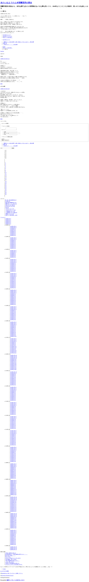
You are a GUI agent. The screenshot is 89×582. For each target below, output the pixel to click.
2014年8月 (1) (13, 392)
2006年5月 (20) (13, 522)
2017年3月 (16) (13, 350)
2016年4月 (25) (13, 365)
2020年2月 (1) (13, 302)
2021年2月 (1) (13, 286)
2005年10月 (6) (13, 532)
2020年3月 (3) (13, 301)
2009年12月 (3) (13, 463)
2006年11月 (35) (13, 515)
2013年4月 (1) (13, 411)
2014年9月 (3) (13, 391)
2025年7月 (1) (13, 230)
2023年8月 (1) (13, 253)
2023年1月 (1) (13, 257)
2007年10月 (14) (13, 499)
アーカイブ (2, 217)
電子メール (6, 133)
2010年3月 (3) (13, 458)
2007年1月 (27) (13, 511)
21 (5, 184)
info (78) (7, 207)
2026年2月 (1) (8, 222)
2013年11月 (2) (13, 403)
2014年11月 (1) (13, 388)
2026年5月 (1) (8, 219)
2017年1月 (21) (13, 352)
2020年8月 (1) (13, 295)
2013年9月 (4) (13, 406)
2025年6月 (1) (13, 231)
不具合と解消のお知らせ (10, 553)
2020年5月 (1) (13, 299)
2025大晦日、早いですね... (11, 559)
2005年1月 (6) (13, 544)
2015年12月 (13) (13, 371)
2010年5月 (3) (13, 456)
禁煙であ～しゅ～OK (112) (11, 203)
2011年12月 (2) (13, 430)
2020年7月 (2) (13, 296)
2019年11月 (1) (13, 308)
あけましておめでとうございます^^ (13, 558)
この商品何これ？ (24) (10, 211)
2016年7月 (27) (13, 361)
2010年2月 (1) (13, 460)
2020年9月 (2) (13, 294)
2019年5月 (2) (13, 314)
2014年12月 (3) (13, 387)
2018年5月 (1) (13, 331)
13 (5, 175)
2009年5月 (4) (13, 472)
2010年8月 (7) (13, 452)
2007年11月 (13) (13, 498)
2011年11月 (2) (13, 432)
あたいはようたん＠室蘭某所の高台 (16, 2)
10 (5, 172)
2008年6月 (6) (13, 488)
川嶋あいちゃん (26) (9, 213)
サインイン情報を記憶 (7, 136)
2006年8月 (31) (13, 518)
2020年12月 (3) (13, 290)
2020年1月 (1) (13, 304)
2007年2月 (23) (13, 509)
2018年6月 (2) (13, 329)
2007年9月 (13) (13, 500)
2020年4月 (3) (13, 300)
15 (5, 178)
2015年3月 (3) (13, 382)
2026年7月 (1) (8, 218)
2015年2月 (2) (13, 383)
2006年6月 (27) (13, 521)
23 (5, 186)
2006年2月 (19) (13, 526)
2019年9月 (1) (13, 310)
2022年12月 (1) (13, 259)
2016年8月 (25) (13, 360)
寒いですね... (8, 556)
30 (5, 194)
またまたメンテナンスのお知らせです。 (14, 564)
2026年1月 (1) (8, 223)
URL (5, 134)
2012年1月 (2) (13, 428)
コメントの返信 (6, 126)
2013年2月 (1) (13, 412)
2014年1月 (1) (13, 400)
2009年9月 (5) (13, 467)
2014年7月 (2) (13, 393)
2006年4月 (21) (13, 523)
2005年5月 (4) (13, 539)
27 (5, 191)
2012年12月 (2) (13, 416)
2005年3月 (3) (13, 541)
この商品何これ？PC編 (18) (11, 212)
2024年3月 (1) (13, 245)
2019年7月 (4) (13, 311)
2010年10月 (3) (13, 449)
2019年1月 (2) (13, 319)
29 (5, 193)
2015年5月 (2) (13, 379)
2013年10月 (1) (13, 405)
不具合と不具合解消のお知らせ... (12, 563)
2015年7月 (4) (13, 377)
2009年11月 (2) (13, 465)
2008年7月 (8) (13, 486)
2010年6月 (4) (13, 454)
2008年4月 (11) (13, 490)
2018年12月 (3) (13, 322)
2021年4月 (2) (13, 283)
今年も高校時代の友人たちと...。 (12, 560)
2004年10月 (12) (13, 549)
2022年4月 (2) (13, 268)
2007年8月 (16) (13, 502)
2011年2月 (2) (13, 443)
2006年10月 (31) (13, 516)
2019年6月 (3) (13, 313)
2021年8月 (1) (13, 278)
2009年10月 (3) (13, 466)
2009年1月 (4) (13, 477)
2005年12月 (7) (13, 530)
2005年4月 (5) (13, 540)
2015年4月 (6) (13, 380)
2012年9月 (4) (13, 419)
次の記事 (10, 44)
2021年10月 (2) (13, 276)
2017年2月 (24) (13, 351)
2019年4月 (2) (13, 315)
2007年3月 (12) (13, 508)
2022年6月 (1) (13, 265)
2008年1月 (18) (13, 494)
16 (5, 179)
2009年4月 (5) (13, 474)
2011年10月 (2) (13, 433)
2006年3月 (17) (13, 525)
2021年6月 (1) (13, 281)
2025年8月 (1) (13, 228)
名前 (5, 131)
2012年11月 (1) (13, 417)
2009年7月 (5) (13, 470)
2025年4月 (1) (13, 232)
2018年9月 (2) (13, 325)
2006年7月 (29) (13, 520)
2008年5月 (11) (13, 489)
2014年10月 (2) (13, 389)
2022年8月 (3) (13, 264)
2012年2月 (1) (13, 426)
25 (5, 188)
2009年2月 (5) (13, 476)
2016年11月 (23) (13, 356)
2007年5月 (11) (13, 506)
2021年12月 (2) (13, 273)
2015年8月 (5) (13, 375)
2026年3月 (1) (8, 221)
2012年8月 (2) (13, 420)
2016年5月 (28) (13, 364)
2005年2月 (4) (13, 543)
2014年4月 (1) (13, 396)
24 (5, 187)
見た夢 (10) (7, 201)
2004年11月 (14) (13, 548)
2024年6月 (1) (13, 241)
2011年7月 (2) (13, 437)
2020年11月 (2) (13, 291)
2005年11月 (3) (13, 531)
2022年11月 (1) (13, 260)
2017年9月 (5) (13, 342)
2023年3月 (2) (13, 255)
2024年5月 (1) (13, 242)
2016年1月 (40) (13, 369)
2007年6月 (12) (13, 504)
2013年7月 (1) (13, 409)
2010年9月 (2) (13, 451)
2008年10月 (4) (13, 483)
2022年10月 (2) (13, 262)
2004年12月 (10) (13, 546)
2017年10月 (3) (13, 341)
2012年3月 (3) (13, 425)
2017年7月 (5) (13, 345)
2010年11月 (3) (13, 448)
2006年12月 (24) (13, 513)
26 (5, 190)
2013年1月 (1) (13, 414)
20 (5, 183)
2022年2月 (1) (13, 269)
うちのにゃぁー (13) (9, 208)
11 (5, 173)
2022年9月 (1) (13, 263)
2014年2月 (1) (13, 398)
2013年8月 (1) (13, 407)
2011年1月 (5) (13, 444)
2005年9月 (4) (13, 534)
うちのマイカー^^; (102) (10, 210)
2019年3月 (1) (13, 317)
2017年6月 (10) (13, 346)
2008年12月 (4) (13, 480)
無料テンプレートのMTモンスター (16, 580)
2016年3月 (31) (13, 366)
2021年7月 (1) (13, 280)
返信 (1, 83)
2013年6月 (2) (13, 410)
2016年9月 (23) (13, 359)
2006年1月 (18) (13, 527)
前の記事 (18, 41)
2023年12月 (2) (13, 250)
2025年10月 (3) (13, 227)
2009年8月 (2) (13, 469)
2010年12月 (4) (13, 447)
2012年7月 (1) (13, 421)
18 (5, 181)
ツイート (6, 39)
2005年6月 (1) (13, 538)
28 (5, 192)
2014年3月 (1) (13, 397)
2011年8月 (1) (13, 435)
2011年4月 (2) (13, 440)
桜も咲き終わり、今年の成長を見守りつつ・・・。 (16, 554)
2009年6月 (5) (13, 471)
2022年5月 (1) (13, 267)
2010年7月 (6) (13, 453)
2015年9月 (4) (13, 374)
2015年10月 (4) (13, 373)
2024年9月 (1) (13, 240)
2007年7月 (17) (13, 503)
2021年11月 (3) (13, 274)
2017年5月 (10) (13, 347)
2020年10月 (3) (13, 292)
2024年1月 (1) (13, 248)
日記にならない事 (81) (10, 205)
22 (5, 185)
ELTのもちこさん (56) (10, 206)
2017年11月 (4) (13, 340)
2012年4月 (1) (13, 424)
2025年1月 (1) (13, 235)
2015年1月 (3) (13, 384)
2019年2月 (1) (13, 318)
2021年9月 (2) (13, 277)
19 (5, 182)
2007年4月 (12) (13, 507)
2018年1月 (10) (13, 336)
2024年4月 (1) (13, 244)
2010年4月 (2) (13, 457)
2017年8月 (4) (13, 343)
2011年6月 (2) (13, 438)
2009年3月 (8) (13, 475)
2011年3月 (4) (13, 442)
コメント (3, 129)
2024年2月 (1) (13, 246)
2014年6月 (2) (13, 394)
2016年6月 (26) (13, 363)
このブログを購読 (4, 571)
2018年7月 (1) (13, 328)
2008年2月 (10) (13, 493)
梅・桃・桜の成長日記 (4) (10, 200)
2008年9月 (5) (13, 484)
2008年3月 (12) (13, 492)
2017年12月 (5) (13, 338)
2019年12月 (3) (13, 306)
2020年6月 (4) (13, 297)
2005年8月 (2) (13, 535)
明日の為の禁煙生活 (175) (10, 202)
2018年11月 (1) (13, 323)
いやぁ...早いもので (9, 561)
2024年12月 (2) (13, 237)
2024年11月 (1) (13, 239)
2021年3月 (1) (13, 285)
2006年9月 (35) (13, 517)
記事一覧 (5, 43)
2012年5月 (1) (13, 423)
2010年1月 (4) (13, 461)
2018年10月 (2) (13, 324)
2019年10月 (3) (13, 309)
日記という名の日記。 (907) (11, 215)
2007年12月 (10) (13, 497)
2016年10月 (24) (13, 357)
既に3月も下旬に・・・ (10, 555)
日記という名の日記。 (8, 37)
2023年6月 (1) (13, 254)
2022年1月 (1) (13, 271)
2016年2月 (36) (13, 368)
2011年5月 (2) (13, 439)
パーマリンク (7, 36)
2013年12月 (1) (13, 402)
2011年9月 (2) (13, 434)
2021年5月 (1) (13, 282)
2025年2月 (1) (13, 234)
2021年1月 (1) (13, 287)
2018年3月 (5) (13, 333)
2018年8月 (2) (13, 327)
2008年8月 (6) (13, 485)
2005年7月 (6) (13, 536)
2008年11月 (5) (13, 481)
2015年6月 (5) (13, 378)
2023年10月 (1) (13, 251)
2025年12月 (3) (13, 226)
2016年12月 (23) (13, 355)
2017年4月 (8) (13, 348)
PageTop (2, 51)
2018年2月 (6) (13, 334)
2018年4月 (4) (13, 332)
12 (5, 174)
